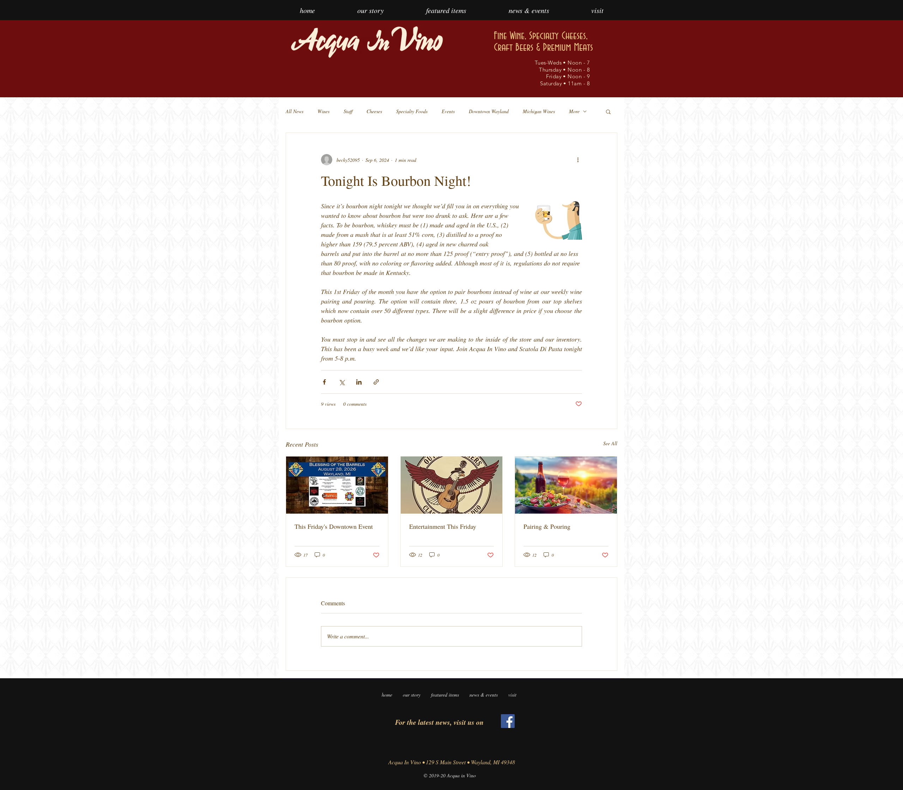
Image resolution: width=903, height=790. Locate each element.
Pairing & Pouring (546, 526)
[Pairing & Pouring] (566, 485)
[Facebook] (508, 721)
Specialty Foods (412, 111)
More (574, 111)
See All (610, 443)
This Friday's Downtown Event (334, 526)
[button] (608, 111)
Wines (323, 111)
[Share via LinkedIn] (359, 382)
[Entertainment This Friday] (452, 485)
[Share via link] (376, 382)
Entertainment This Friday (442, 526)
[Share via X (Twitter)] (341, 382)
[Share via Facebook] (324, 382)
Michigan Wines (539, 111)
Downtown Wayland (489, 111)
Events (448, 111)
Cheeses (374, 111)
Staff (348, 111)
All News (294, 111)
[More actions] (578, 159)
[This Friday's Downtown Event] (337, 485)
